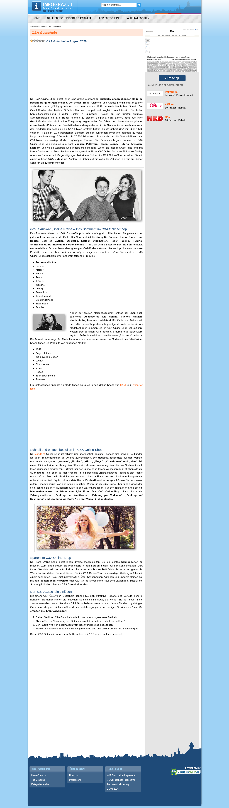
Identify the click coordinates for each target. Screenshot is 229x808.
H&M (123, 384)
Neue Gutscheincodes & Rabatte (69, 18)
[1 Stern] (31, 41)
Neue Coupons (39, 775)
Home (36, 18)
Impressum (75, 780)
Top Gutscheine (109, 18)
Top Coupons (38, 780)
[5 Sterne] (43, 41)
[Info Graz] (52, 6)
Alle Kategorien (138, 18)
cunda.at (40, 453)
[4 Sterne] (40, 41)
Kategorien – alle (40, 784)
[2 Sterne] (34, 41)
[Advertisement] (86, 71)
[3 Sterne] (37, 41)
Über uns (74, 775)
